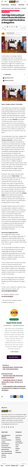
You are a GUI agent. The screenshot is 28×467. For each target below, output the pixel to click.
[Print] (17, 27)
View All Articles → (14, 357)
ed (10, 65)
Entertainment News (12, 369)
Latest (17, 10)
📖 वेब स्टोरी (21, 465)
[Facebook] (2, 427)
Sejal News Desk (10, 32)
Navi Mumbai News (8, 367)
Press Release (5, 12)
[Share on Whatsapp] (10, 27)
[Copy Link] (14, 27)
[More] (5, 29)
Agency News (5, 10)
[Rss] (13, 427)
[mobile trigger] (2, 2)
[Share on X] (7, 27)
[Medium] (11, 427)
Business (12, 10)
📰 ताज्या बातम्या (7, 465)
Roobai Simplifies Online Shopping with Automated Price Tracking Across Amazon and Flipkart (13, 388)
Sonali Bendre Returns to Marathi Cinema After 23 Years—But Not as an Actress (12, 382)
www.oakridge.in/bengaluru (9, 290)
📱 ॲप (2, 465)
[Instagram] (6, 427)
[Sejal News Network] (14, 1)
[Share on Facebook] (5, 27)
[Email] (12, 27)
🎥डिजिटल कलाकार (14, 465)
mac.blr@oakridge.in (7, 296)
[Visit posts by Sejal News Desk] (3, 33)
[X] (4, 427)
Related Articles (9, 80)
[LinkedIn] (8, 427)
